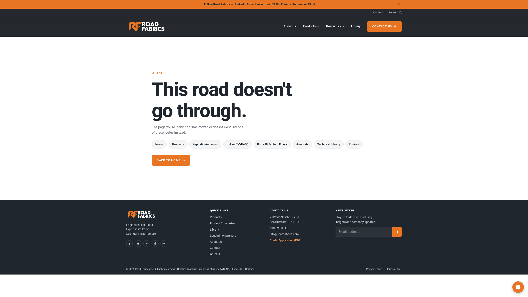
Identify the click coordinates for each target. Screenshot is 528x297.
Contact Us (382, 26)
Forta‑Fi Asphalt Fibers (272, 144)
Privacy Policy (374, 269)
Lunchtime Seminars (223, 235)
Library (356, 26)
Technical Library (328, 144)
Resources (333, 26)
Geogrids (302, 144)
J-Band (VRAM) (237, 144)
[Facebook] (129, 243)
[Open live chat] (518, 287)
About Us (289, 26)
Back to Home (168, 160)
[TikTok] (155, 243)
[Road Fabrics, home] (146, 26)
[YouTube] (163, 243)
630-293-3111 (279, 228)
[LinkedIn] (146, 243)
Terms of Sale (394, 269)
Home (159, 144)
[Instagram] (138, 243)
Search (393, 12)
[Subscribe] (397, 232)
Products (309, 26)
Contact (354, 144)
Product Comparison (223, 223)
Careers (378, 12)
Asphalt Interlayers (205, 144)
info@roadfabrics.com (284, 234)
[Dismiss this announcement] (399, 4)
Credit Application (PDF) (286, 240)
